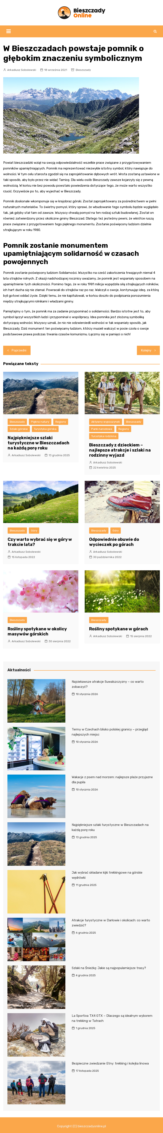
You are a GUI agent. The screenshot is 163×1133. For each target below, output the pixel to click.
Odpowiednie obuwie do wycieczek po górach (114, 542)
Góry (34, 530)
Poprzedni (19, 350)
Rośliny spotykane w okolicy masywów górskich (37, 631)
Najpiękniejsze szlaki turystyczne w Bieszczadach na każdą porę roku (38, 442)
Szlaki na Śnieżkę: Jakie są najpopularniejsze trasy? (109, 968)
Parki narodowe (101, 429)
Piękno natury (40, 421)
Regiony (60, 421)
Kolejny (146, 350)
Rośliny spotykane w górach (118, 628)
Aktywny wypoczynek (105, 421)
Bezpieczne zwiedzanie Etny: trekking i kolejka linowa (110, 1063)
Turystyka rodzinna (103, 436)
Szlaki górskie (19, 429)
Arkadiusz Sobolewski (21, 69)
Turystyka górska (45, 429)
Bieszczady (83, 69)
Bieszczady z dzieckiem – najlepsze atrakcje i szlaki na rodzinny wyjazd (120, 450)
